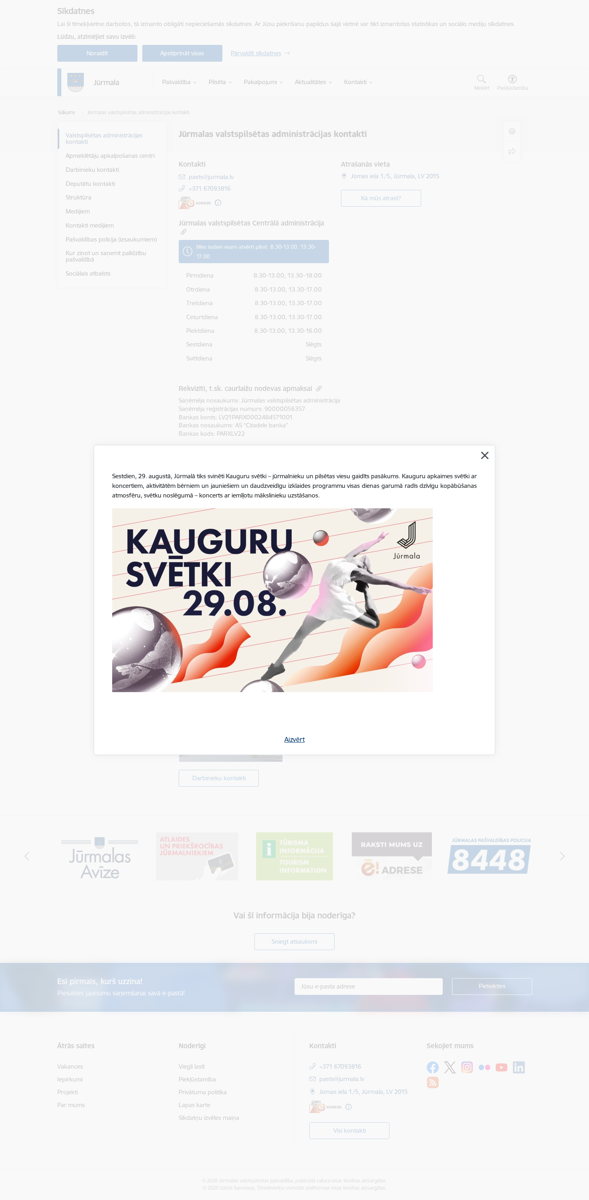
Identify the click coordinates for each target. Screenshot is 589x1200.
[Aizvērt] (484, 455)
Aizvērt (294, 739)
